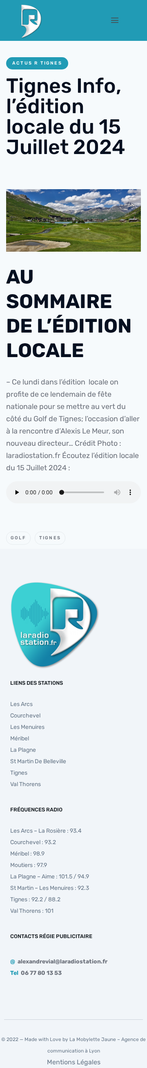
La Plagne (23, 749)
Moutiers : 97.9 (28, 865)
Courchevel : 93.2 (33, 842)
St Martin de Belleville (38, 761)
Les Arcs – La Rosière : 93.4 (46, 830)
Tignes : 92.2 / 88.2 (35, 899)
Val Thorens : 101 (31, 910)
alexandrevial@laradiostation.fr (62, 961)
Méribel (19, 738)
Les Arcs (21, 704)
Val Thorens (25, 784)
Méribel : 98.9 (27, 853)
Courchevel (25, 715)
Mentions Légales (73, 1062)
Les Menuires (27, 727)
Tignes (50, 538)
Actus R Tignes (37, 63)
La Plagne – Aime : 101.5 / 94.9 (49, 876)
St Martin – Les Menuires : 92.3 (49, 888)
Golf (18, 538)
